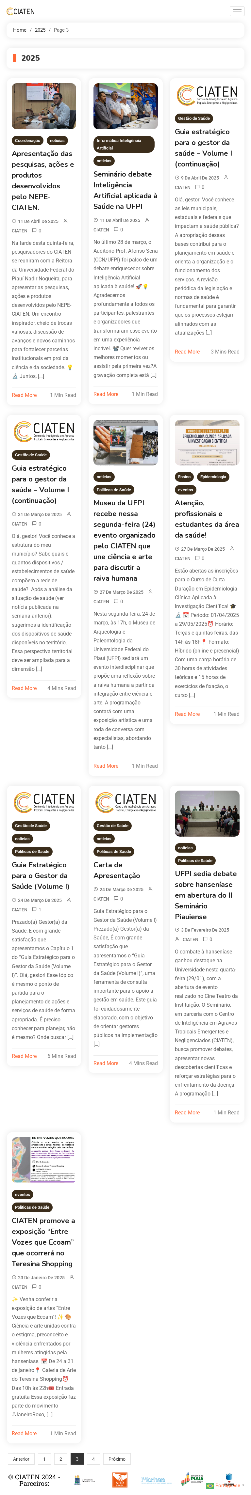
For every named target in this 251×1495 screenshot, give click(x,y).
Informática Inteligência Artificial (119, 144)
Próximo (117, 1459)
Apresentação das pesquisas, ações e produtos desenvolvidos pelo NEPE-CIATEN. (43, 180)
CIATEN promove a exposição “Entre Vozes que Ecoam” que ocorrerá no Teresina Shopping (43, 1242)
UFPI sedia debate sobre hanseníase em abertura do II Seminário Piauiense (206, 895)
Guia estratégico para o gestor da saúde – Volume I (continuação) (203, 148)
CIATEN (19, 230)
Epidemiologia (213, 476)
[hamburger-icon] (237, 11)
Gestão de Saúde (194, 118)
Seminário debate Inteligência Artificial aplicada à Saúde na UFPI (125, 190)
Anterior (21, 1459)
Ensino (184, 476)
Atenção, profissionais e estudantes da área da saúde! (207, 519)
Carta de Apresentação (116, 870)
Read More (24, 395)
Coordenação (27, 140)
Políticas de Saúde (114, 489)
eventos (185, 489)
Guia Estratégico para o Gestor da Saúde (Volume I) (41, 875)
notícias (57, 140)
